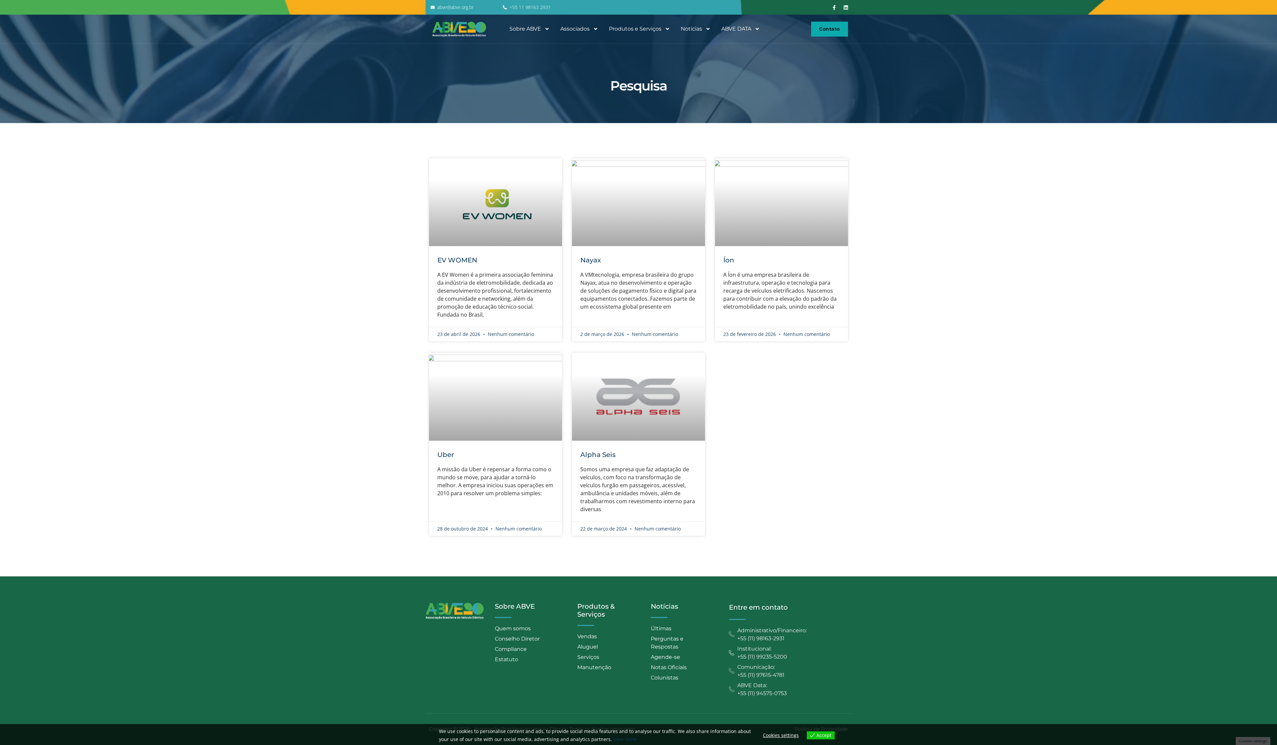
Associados (575, 29)
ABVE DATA (736, 29)
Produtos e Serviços (635, 29)
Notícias (691, 29)
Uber (445, 455)
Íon (728, 260)
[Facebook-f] (834, 7)
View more (625, 739)
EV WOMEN (457, 260)
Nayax (590, 260)
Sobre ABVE (525, 29)
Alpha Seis (598, 455)
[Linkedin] (846, 7)
